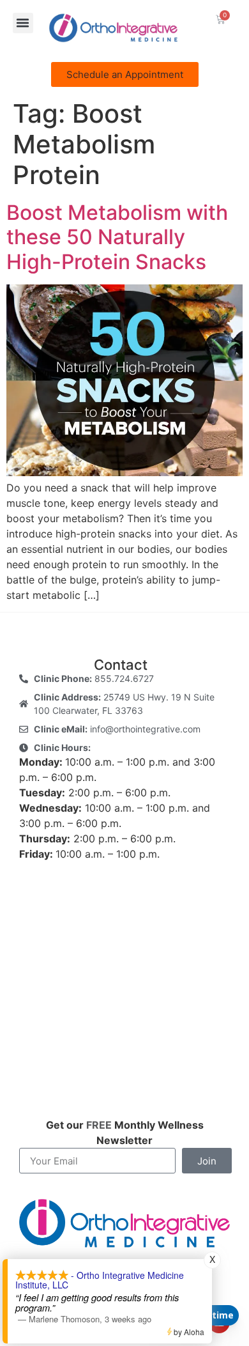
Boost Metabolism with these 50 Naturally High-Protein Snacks (117, 237)
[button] (23, 23)
